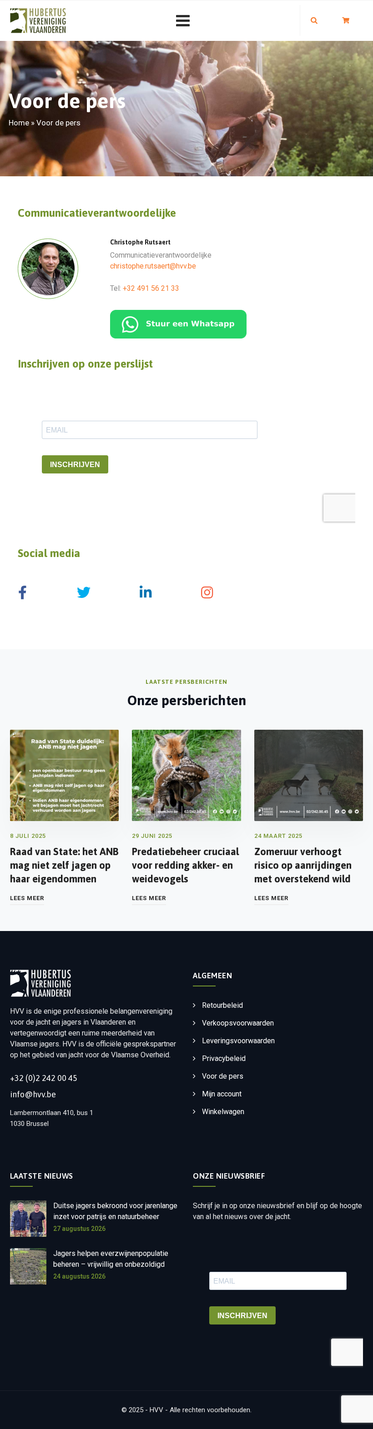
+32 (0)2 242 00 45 (43, 1078)
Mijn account (222, 1094)
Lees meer (27, 898)
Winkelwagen (223, 1111)
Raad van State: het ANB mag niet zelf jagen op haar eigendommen (64, 865)
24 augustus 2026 (79, 1276)
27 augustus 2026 (79, 1228)
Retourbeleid (222, 1005)
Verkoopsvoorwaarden (238, 1023)
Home (19, 122)
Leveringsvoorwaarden (238, 1040)
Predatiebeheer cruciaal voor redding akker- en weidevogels (185, 865)
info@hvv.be (33, 1094)
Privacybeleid (224, 1058)
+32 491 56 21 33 (151, 288)
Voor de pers (222, 1076)
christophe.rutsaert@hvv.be (153, 266)
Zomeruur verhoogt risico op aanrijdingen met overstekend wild (303, 865)
